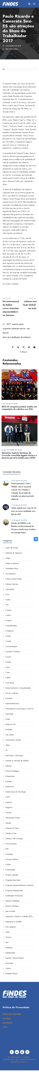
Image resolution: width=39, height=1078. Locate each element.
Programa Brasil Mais (13, 880)
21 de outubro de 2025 (12, 450)
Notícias (8, 812)
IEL (7, 750)
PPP (7, 849)
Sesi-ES (6, 333)
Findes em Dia (11, 724)
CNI (7, 605)
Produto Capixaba (12, 875)
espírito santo (18, 324)
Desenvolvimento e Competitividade (18, 688)
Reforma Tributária (12, 906)
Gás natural (10, 735)
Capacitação (10, 589)
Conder (8, 636)
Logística (9, 802)
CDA (7, 594)
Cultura (8, 677)
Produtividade (10, 870)
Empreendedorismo (12, 703)
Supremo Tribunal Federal (15, 958)
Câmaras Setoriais (12, 584)
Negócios (9, 807)
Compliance (10, 631)
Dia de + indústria (12, 693)
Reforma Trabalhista (12, 901)
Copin (8, 667)
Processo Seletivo (12, 859)
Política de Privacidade (12, 1014)
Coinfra (8, 615)
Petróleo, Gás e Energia (14, 838)
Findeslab (9, 729)
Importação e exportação (14, 755)
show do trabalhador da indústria (16, 337)
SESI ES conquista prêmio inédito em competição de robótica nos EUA (19, 408)
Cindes (8, 600)
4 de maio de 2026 (10, 404)
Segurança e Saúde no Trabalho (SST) (19, 916)
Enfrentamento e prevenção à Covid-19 (19, 709)
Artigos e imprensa (12, 563)
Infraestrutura (10, 776)
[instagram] (27, 1052)
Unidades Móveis (11, 973)
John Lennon (19, 129)
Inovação (9, 781)
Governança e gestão (13, 740)
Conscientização (11, 646)
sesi (28, 328)
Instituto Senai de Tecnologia (16, 792)
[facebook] (12, 1052)
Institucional (10, 786)
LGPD (8, 797)
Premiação (9, 854)
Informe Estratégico (12, 771)
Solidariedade (10, 953)
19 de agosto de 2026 (19, 480)
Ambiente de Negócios (14, 553)
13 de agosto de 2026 (19, 520)
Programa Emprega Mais (14, 890)
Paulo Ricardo (13, 96)
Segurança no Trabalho (14, 921)
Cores (8, 672)
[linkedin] (17, 1052)
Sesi (7, 942)
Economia (9, 698)
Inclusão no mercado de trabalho (17, 760)
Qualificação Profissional (14, 896)
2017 (9, 324)
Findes (8, 719)
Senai (7, 932)
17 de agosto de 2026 (19, 505)
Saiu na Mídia (10, 911)
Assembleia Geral (12, 568)
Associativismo (11, 574)
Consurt (8, 657)
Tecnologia (9, 963)
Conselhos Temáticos (13, 651)
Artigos (8, 558)
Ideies (8, 745)
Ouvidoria (7, 1018)
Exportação (9, 714)
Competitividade (11, 625)
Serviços (8, 937)
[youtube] (22, 1052)
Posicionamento (11, 844)
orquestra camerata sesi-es (14, 328)
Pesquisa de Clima (12, 828)
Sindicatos (9, 947)
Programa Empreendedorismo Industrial (19, 885)
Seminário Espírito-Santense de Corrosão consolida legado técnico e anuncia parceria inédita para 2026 (19, 455)
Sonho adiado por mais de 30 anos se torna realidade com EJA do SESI (23, 511)
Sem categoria (12, 49)
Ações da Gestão (12, 548)
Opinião (8, 823)
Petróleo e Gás (11, 833)
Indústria (8, 766)
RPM (4, 120)
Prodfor (8, 864)
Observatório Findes (13, 818)
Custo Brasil (10, 683)
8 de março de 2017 (13, 46)
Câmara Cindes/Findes (14, 579)
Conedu (8, 641)
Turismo (8, 968)
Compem (9, 620)
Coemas (8, 610)
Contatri (8, 662)
